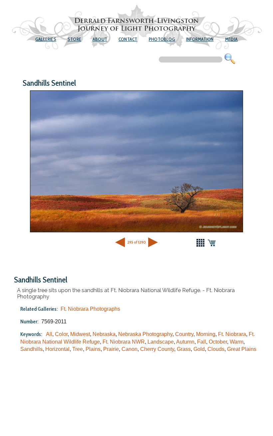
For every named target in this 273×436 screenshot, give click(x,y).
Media (231, 39)
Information (199, 39)
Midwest (80, 334)
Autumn (185, 342)
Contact (128, 39)
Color (61, 334)
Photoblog (162, 39)
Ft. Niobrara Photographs (90, 309)
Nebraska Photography (145, 334)
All (49, 334)
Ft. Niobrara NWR (124, 342)
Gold (199, 349)
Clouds (215, 349)
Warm (236, 342)
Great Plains (241, 349)
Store (74, 39)
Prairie (111, 349)
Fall (201, 342)
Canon (129, 349)
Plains (93, 349)
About (100, 39)
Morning (205, 334)
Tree (77, 349)
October (218, 342)
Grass (184, 349)
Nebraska (104, 334)
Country (184, 334)
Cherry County (157, 349)
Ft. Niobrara (232, 334)
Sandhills (31, 349)
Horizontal (57, 349)
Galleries (45, 39)
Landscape (160, 342)
